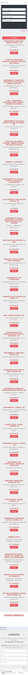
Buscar (23, 30)
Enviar (24, 667)
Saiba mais (14, 53)
